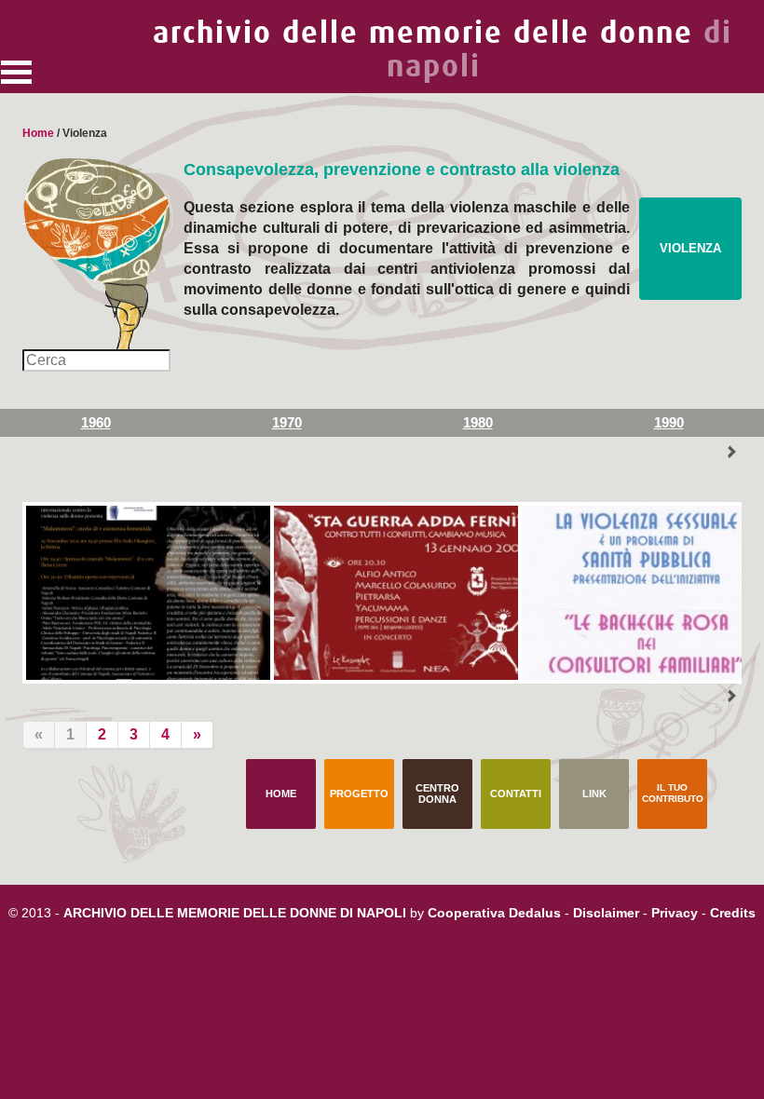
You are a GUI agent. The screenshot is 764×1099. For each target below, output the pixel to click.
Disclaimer (606, 912)
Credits (733, 912)
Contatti (515, 793)
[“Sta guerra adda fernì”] (394, 593)
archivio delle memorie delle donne (442, 50)
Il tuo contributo (672, 793)
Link (594, 793)
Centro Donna (437, 793)
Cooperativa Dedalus (494, 912)
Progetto (359, 793)
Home (38, 133)
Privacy (674, 912)
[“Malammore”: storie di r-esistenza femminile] (146, 593)
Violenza (690, 248)
